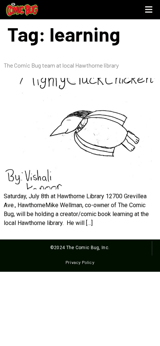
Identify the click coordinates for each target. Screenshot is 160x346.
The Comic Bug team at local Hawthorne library (61, 65)
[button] (148, 10)
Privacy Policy (79, 262)
